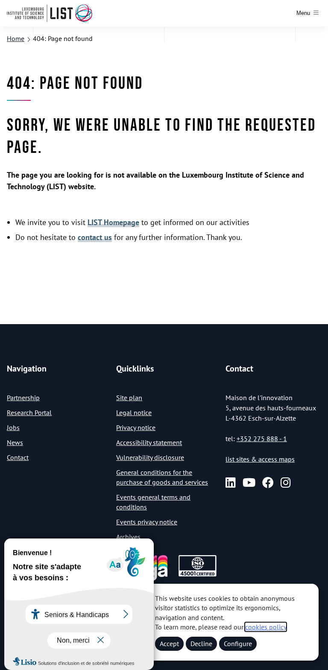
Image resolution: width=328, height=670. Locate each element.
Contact (18, 457)
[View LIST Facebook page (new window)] (268, 483)
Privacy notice (135, 427)
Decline (201, 643)
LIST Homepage (113, 222)
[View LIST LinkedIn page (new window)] (231, 483)
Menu (303, 13)
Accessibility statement (149, 442)
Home (15, 38)
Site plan (129, 397)
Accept (169, 643)
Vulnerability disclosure (150, 457)
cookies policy (265, 627)
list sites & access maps (260, 459)
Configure (238, 643)
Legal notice (134, 412)
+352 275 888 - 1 (262, 438)
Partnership (23, 397)
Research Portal (29, 412)
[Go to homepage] (49, 13)
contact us (95, 237)
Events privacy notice (146, 522)
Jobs (13, 427)
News (15, 442)
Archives (128, 536)
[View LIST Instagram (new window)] (286, 483)
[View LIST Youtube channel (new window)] (249, 483)
